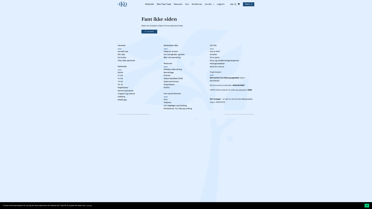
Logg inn (221, 4)
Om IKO (208, 4)
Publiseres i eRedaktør (246, 114)
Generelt (121, 46)
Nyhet (120, 73)
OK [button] (367, 205)
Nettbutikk (122, 67)
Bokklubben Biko (171, 46)
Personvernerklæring (141, 114)
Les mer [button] (89, 205)
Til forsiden (149, 31)
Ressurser (168, 64)
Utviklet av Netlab (230, 114)
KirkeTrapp (122, 100)
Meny (247, 4)
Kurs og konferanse (172, 94)
